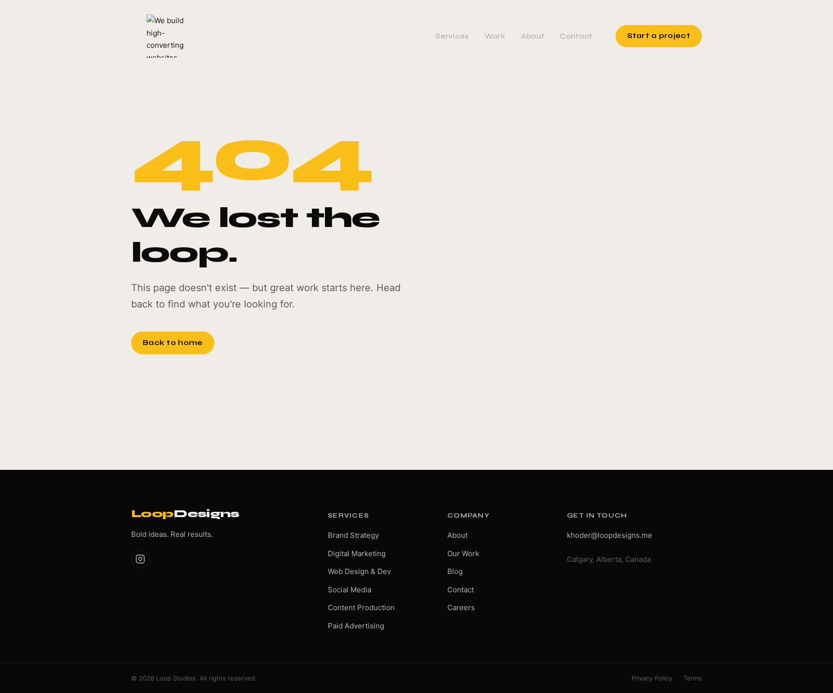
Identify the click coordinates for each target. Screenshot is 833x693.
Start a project (659, 35)
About (533, 36)
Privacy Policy (651, 678)
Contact (576, 36)
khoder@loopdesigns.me (609, 535)
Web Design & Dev (359, 571)
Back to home (173, 342)
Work (494, 36)
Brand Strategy (353, 535)
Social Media (349, 589)
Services (452, 36)
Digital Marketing (357, 553)
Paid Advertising (356, 625)
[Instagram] (140, 559)
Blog (455, 571)
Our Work (463, 553)
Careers (461, 607)
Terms (693, 678)
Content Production (361, 607)
